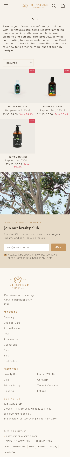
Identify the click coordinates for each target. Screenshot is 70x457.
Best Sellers (11, 361)
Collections (10, 344)
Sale (6, 350)
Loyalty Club (11, 374)
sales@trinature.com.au (17, 413)
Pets (6, 333)
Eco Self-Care (12, 323)
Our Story (43, 380)
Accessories (11, 339)
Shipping (9, 391)
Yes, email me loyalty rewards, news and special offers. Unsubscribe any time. (32, 256)
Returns (41, 391)
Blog (6, 380)
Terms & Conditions (48, 385)
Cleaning (9, 317)
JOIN (58, 247)
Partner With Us (46, 374)
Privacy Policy (12, 385)
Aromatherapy (12, 328)
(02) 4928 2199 (13, 404)
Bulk (6, 355)
